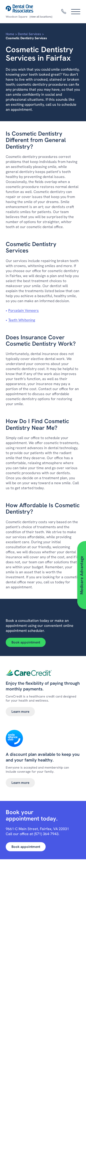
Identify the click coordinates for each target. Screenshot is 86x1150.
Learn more (20, 711)
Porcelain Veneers (23, 310)
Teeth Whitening (21, 320)
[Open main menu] (75, 12)
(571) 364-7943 (46, 833)
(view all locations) (41, 16)
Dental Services (29, 34)
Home (10, 34)
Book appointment (25, 642)
